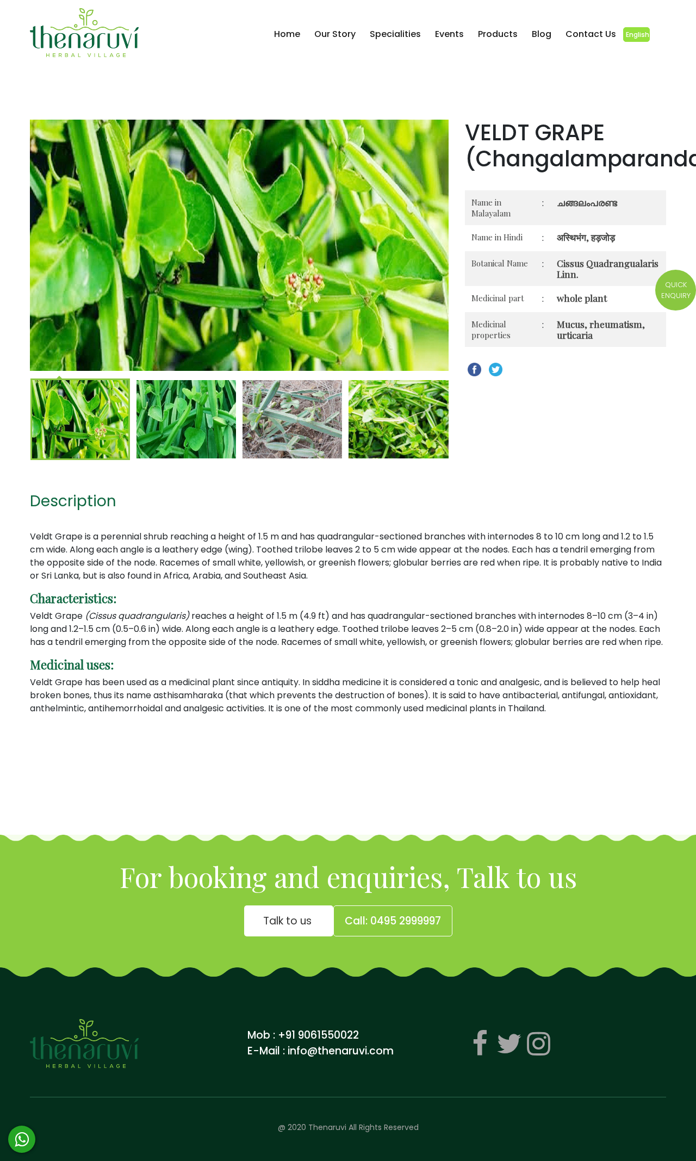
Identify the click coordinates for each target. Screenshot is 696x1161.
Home (287, 34)
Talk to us (288, 921)
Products (498, 34)
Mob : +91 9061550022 (303, 1035)
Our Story (335, 34)
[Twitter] (509, 1043)
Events (449, 34)
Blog (541, 34)
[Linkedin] (538, 1043)
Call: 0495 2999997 (393, 921)
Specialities (395, 34)
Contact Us (591, 34)
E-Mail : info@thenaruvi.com (320, 1051)
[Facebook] (479, 1043)
